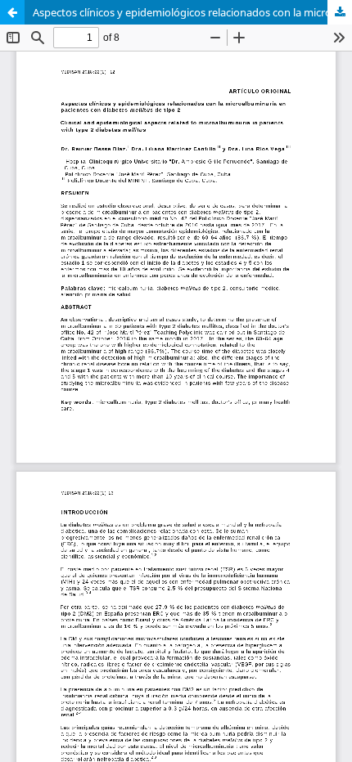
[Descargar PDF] (339, 12)
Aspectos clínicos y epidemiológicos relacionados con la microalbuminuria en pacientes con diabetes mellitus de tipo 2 (192, 12)
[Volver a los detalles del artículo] (12, 12)
